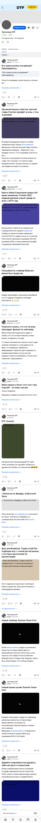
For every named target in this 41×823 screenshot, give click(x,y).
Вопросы (10, 323)
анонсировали (27, 145)
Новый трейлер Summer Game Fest (19, 620)
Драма (9, 62)
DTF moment (8, 421)
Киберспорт (11, 189)
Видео (9, 617)
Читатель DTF (12, 60)
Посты (4, 49)
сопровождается (17, 731)
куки (15, 813)
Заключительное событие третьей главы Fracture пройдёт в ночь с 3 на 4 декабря (20, 112)
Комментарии (13, 49)
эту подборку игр (22, 514)
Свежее (4, 55)
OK (35, 813)
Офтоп (9, 759)
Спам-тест (32, 7)
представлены (13, 647)
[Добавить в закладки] (8, 97)
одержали (28, 231)
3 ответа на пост (8, 609)
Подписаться (19, 28)
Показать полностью (10, 88)
